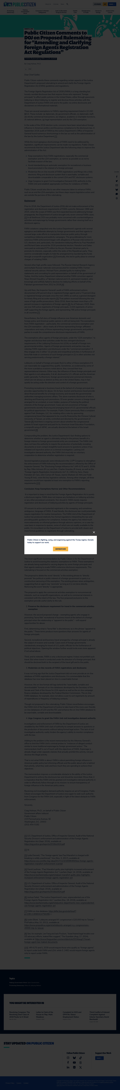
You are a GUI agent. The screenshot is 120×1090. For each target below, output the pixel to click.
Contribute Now (60, 549)
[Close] (94, 532)
